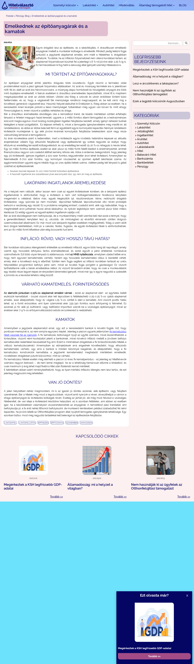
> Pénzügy (141, 166)
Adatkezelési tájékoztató (69, 657)
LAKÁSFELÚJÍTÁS (27, 423)
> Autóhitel (142, 143)
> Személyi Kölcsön (147, 123)
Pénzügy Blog (23, 16)
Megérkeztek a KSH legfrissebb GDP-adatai (161, 69)
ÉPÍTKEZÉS (43, 423)
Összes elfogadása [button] (141, 654)
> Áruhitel (141, 139)
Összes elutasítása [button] (170, 654)
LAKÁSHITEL (10, 423)
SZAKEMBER (72, 423)
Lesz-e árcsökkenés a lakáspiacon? (156, 83)
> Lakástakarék (144, 147)
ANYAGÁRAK (86, 423)
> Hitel (139, 150)
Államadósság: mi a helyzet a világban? (158, 76)
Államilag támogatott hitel (156, 5)
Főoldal (9, 16)
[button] (65, 660)
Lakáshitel (90, 5)
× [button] (190, 648)
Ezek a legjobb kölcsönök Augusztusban (159, 101)
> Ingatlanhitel (144, 135)
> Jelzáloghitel (144, 131)
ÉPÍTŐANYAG (57, 423)
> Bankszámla (144, 158)
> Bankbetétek (144, 162)
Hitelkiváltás (126, 5)
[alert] (97, 654)
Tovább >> (56, 496)
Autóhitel (108, 5)
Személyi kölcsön (65, 5)
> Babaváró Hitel (145, 154)
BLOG (182, 5)
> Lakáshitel (142, 127)
